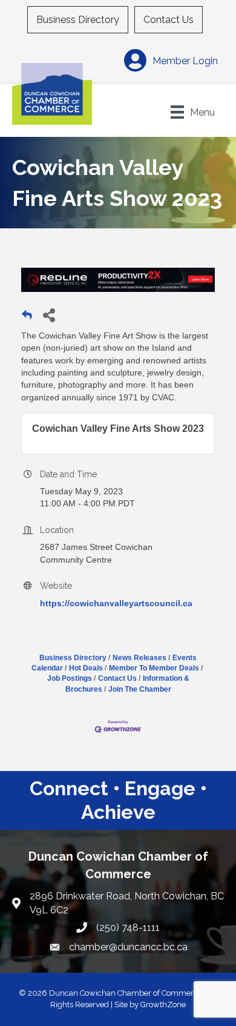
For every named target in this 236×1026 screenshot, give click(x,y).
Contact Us (168, 19)
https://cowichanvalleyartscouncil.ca (116, 603)
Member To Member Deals (154, 668)
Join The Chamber (139, 689)
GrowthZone (163, 1004)
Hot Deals (86, 668)
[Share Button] (48, 314)
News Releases (139, 658)
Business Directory (77, 19)
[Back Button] (27, 318)
